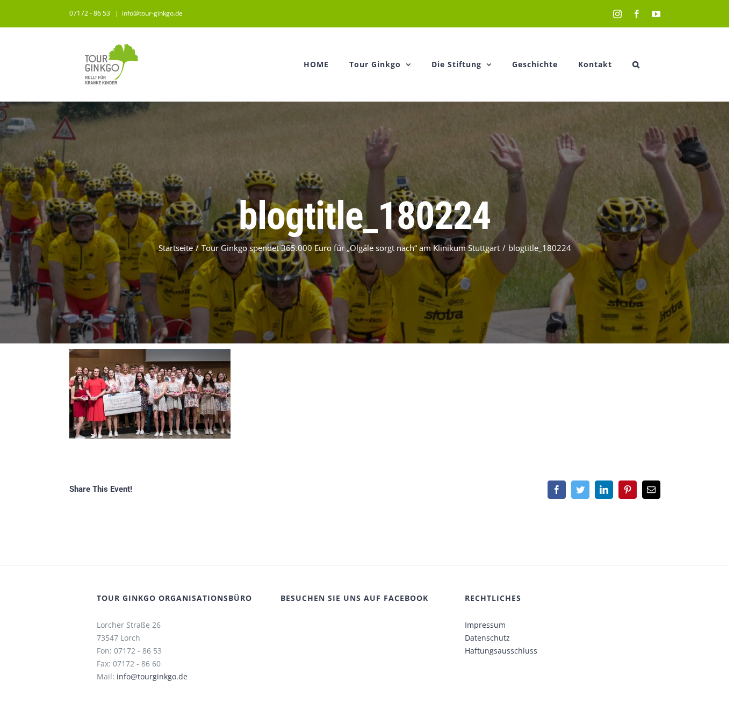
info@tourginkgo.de (152, 676)
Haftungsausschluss (501, 651)
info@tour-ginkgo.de (152, 13)
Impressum (485, 625)
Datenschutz (487, 638)
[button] (636, 64)
